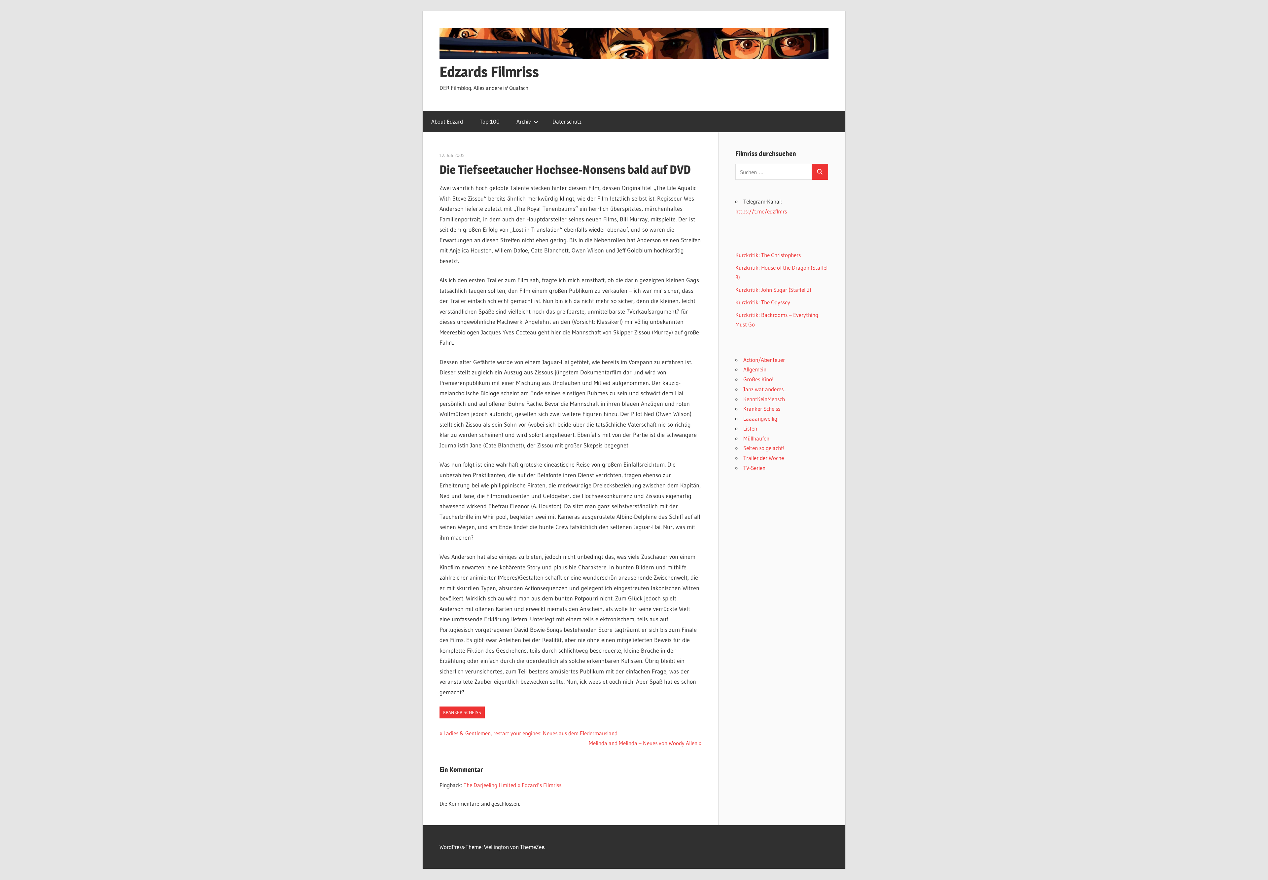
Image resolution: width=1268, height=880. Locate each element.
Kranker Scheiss (462, 712)
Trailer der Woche (763, 457)
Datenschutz (566, 121)
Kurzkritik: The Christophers (768, 254)
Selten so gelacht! (764, 447)
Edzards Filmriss (489, 72)
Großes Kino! (758, 379)
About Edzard (447, 121)
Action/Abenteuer (764, 359)
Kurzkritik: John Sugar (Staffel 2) (773, 289)
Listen (750, 428)
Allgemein (754, 369)
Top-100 (490, 121)
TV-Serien (754, 467)
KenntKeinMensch (764, 399)
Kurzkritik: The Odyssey (762, 302)
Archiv (523, 121)
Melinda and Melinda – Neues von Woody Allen (643, 743)
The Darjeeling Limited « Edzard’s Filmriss (512, 785)
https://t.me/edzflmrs (761, 211)
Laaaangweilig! (761, 418)
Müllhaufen (756, 438)
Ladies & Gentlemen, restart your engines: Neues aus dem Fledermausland (530, 733)
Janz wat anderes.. (764, 389)
